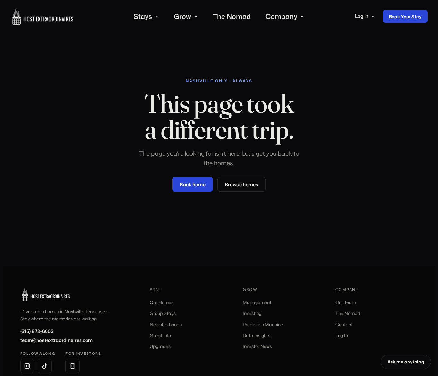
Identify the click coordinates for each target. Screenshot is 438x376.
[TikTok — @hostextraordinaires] (45, 366)
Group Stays (163, 313)
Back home (192, 184)
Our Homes (161, 302)
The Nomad (232, 16)
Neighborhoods (166, 324)
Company (281, 16)
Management (257, 302)
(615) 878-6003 (37, 331)
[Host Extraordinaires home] (42, 16)
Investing (252, 313)
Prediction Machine (263, 324)
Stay (155, 289)
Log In (361, 16)
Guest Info (160, 335)
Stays (143, 16)
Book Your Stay (405, 16)
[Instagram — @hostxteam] (72, 366)
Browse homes (241, 184)
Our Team (345, 302)
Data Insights (256, 335)
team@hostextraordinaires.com (56, 340)
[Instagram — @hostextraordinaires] (27, 366)
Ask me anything (409, 363)
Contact (344, 324)
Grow (182, 16)
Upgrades (160, 346)
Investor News (257, 346)
